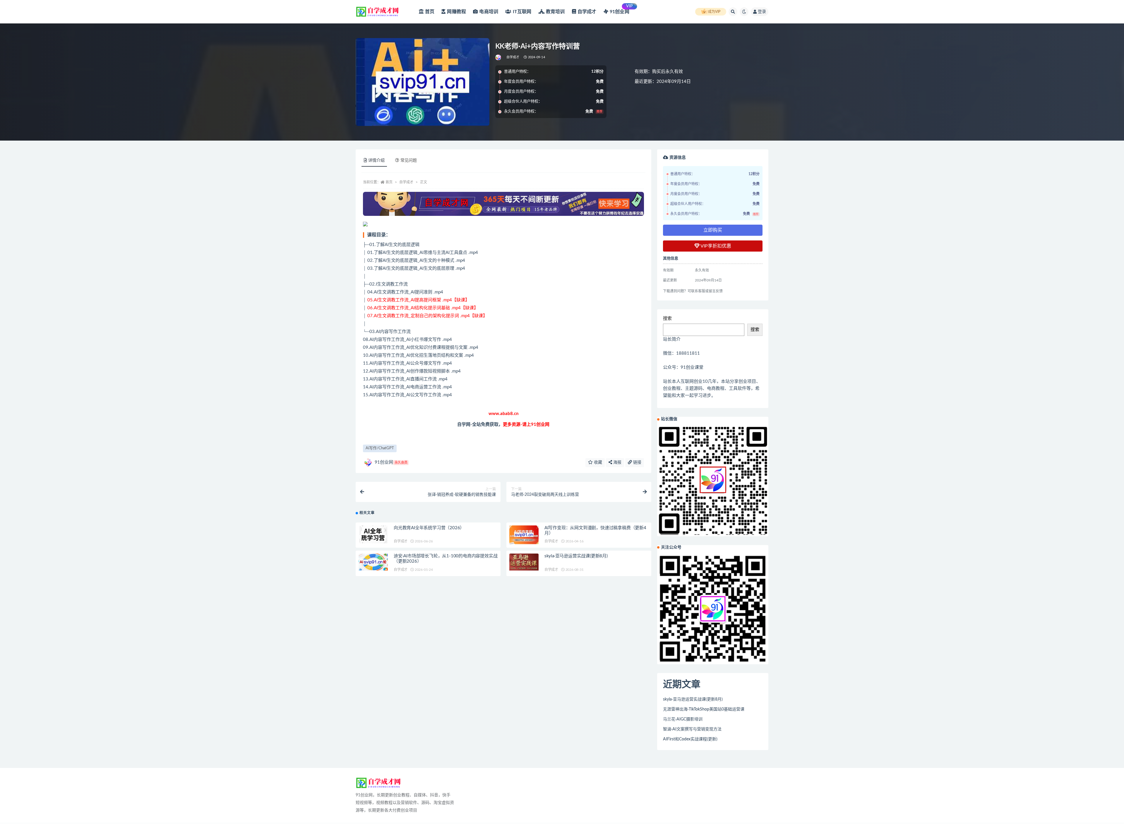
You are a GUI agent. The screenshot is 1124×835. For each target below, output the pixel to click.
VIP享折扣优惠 (715, 246)
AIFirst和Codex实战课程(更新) (690, 739)
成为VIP (714, 11)
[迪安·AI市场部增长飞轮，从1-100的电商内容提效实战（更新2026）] (373, 562)
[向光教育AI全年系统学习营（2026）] (373, 534)
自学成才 (513, 57)
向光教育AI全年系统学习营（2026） (429, 528)
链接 (636, 462)
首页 (389, 182)
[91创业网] (498, 57)
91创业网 (391, 462)
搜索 (667, 318)
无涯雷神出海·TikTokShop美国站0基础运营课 (703, 709)
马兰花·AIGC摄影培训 (682, 719)
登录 (762, 12)
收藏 (597, 462)
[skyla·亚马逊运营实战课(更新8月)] (524, 562)
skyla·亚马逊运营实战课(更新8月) (576, 556)
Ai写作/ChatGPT (380, 448)
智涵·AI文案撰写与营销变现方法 (692, 729)
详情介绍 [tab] (376, 160)
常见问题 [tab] (408, 160)
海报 (616, 462)
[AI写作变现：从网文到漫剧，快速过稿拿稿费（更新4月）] (524, 534)
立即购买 (712, 230)
